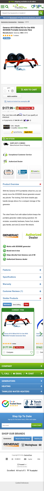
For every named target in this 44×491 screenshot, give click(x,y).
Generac (21, 22)
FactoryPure (28, 455)
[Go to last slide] (3, 333)
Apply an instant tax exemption (17, 101)
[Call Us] (41, 6)
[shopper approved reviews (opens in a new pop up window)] (8, 172)
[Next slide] (40, 333)
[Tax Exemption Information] (28, 101)
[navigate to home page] (20, 6)
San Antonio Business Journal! (30, 18)
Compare (10, 352)
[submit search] (41, 13)
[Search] (7, 6)
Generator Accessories (9, 22)
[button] (7, 36)
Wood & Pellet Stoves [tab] (22, 439)
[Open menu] (2, 6)
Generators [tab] (7, 438)
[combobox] (20, 13)
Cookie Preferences (22, 483)
